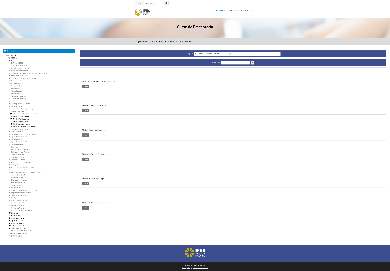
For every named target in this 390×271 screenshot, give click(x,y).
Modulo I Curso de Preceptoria (94, 105)
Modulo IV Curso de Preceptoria (94, 178)
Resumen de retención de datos (195, 266)
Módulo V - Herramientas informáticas (97, 203)
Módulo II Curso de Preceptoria (94, 130)
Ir (252, 63)
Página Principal (142, 42)
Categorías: (189, 54)
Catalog (139, 3)
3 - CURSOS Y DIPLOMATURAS (165, 42)
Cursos (151, 42)
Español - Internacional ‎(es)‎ (240, 11)
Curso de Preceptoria (184, 42)
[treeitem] (39, 55)
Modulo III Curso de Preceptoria (94, 154)
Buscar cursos (216, 62)
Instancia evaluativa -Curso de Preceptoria (98, 81)
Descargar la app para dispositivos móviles (195, 268)
